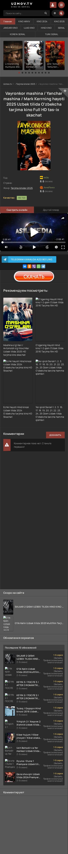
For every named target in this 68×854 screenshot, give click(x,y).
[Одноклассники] (29, 266)
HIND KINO (46, 27)
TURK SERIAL (51, 34)
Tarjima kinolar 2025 (25, 84)
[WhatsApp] (39, 266)
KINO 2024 (42, 21)
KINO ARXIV (24, 21)
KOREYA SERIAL (17, 34)
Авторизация (53, 5)
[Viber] (34, 266)
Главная (7, 21)
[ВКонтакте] (25, 266)
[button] (19, 73)
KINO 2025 (59, 21)
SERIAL (61, 27)
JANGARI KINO (10, 27)
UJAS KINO (29, 27)
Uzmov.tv (7, 84)
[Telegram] (43, 266)
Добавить (55, 435)
